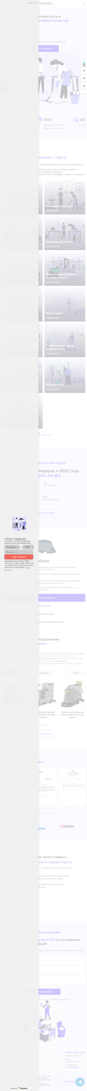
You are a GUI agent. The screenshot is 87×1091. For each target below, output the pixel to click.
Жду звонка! (18, 556)
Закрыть (31, 3)
